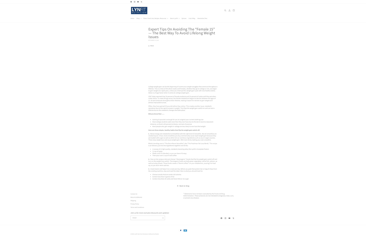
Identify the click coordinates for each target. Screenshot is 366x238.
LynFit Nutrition (138, 234)
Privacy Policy (135, 204)
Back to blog (184, 186)
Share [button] (152, 46)
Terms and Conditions (137, 207)
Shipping (133, 200)
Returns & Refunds (136, 197)
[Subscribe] (163, 218)
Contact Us (134, 194)
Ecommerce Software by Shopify (151, 234)
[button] (138, 18)
